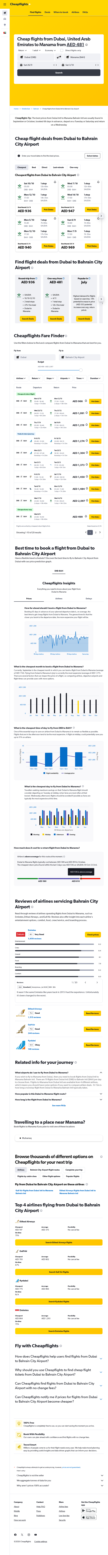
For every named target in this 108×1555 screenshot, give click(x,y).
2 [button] (95, 532)
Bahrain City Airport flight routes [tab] (45, 1170)
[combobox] (50, 50)
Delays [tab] (89, 598)
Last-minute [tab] (58, 167)
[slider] (81, 370)
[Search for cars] (4, 19)
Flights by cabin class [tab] (27, 1176)
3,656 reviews (34, 938)
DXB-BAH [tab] (59, 571)
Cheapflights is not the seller (30, 1475)
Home (16, 109)
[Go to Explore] (4, 25)
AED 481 (75, 44)
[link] (28, 319)
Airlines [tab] (58, 598)
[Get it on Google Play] (88, 1510)
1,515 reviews (34, 1017)
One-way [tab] (74, 167)
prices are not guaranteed (71, 1467)
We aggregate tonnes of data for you (34, 1480)
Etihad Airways (35, 1009)
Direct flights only (73, 50)
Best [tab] (34, 167)
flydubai (32, 1040)
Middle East (26, 109)
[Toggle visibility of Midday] (46, 835)
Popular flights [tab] (72, 1176)
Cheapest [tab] (21, 167)
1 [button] (90, 532)
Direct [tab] (44, 167)
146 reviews (33, 1049)
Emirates (32, 930)
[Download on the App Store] (88, 1517)
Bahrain (36, 109)
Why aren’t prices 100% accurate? (33, 1485)
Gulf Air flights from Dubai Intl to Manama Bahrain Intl (34, 1191)
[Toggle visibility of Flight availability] (51, 773)
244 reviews (33, 1033)
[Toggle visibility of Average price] (68, 773)
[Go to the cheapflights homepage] (20, 4)
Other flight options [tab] (51, 1176)
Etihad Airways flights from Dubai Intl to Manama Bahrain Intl (77, 1191)
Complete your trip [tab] (74, 1170)
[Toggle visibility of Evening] (71, 835)
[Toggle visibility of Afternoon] (59, 835)
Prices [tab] (29, 598)
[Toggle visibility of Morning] (35, 835)
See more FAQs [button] (59, 1105)
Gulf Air (31, 1025)
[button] (5, 4)
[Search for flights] (4, 13)
